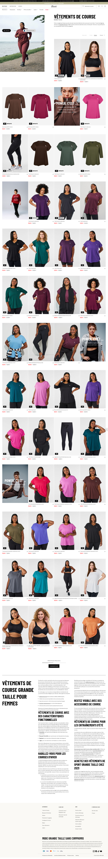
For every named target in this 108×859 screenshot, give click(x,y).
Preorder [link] (41, 9)
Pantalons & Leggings (47, 819)
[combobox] (88, 6)
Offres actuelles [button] (27, 9)
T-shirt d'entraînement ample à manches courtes (63, 647)
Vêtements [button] (4, 9)
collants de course (90, 683)
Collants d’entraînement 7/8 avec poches (35, 364)
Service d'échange (79, 814)
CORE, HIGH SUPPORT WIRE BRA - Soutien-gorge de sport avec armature (39, 648)
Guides (20, 6)
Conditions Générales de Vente (59, 856)
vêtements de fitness (79, 780)
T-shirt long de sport (58, 80)
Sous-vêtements (45, 826)
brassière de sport (63, 24)
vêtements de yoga (99, 777)
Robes (43, 824)
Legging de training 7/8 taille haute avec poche (62, 458)
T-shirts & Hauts (45, 811)
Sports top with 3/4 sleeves (7, 128)
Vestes (43, 816)
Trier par (101, 35)
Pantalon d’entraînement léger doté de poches (62, 317)
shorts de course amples (88, 755)
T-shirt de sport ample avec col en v (8, 269)
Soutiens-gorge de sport (44, 704)
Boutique (4, 6)
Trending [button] (19, 9)
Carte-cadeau (78, 825)
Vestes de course (43, 698)
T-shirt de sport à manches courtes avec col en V (63, 505)
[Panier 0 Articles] (105, 6)
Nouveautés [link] (12, 9)
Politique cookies (70, 856)
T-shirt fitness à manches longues (34, 458)
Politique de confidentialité (47, 856)
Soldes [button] (46, 9)
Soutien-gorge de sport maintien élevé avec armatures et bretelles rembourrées (12, 648)
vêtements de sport (85, 776)
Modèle (95, 35)
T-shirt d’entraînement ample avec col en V (88, 458)
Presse (93, 814)
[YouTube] (101, 853)
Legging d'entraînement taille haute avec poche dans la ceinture (65, 599)
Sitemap (77, 856)
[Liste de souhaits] (78, 42)
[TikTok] (98, 853)
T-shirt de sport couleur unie (85, 128)
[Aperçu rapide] (79, 80)
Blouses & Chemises (46, 814)
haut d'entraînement (97, 752)
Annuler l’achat (78, 830)
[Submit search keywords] (83, 6)
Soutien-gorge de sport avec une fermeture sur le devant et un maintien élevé (91, 81)
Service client (78, 811)
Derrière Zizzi (95, 812)
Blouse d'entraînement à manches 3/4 (61, 411)
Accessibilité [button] (78, 827)
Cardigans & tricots (46, 821)
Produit (91, 35)
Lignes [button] (35, 9)
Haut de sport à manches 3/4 (33, 317)
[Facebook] (96, 853)
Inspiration (13, 6)
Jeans (43, 829)
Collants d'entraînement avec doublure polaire (10, 175)
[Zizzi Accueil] (54, 6)
